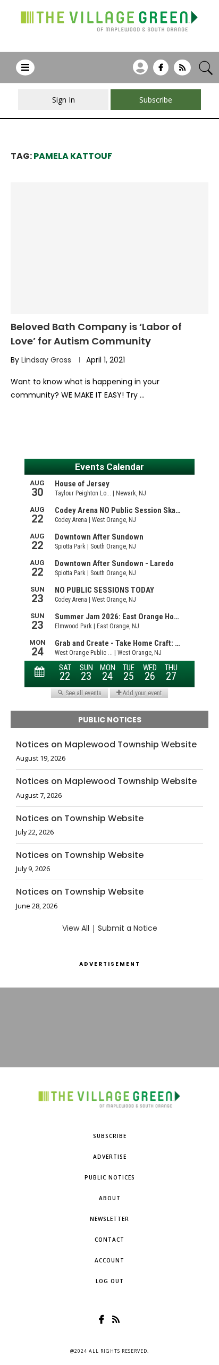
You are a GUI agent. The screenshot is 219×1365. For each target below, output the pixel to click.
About (110, 1198)
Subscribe (110, 1136)
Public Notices (110, 1177)
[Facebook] (161, 71)
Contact (109, 1239)
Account (109, 1260)
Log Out (110, 1281)
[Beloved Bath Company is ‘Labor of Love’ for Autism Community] (109, 248)
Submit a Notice (127, 928)
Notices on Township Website (80, 818)
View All (75, 928)
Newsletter (109, 1219)
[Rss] (182, 71)
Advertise (110, 1156)
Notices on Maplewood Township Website (106, 745)
